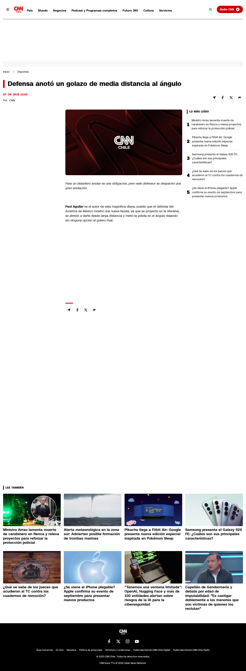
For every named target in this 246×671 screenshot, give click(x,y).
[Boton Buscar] (210, 9)
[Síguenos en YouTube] (137, 641)
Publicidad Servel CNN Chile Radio (191, 650)
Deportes (23, 72)
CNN (12, 100)
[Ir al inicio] (18, 9)
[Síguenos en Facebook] (109, 641)
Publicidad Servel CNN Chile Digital (151, 650)
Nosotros (71, 650)
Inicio (6, 72)
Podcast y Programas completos (94, 10)
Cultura (148, 10)
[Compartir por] (239, 97)
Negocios (59, 10)
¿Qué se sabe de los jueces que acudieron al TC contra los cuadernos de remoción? (217, 175)
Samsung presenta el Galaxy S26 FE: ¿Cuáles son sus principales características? (215, 158)
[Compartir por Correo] (214, 97)
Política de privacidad (90, 650)
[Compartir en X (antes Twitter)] (231, 97)
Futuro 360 (130, 10)
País (30, 10)
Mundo (43, 10)
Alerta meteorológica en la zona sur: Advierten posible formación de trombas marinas (92, 534)
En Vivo (60, 650)
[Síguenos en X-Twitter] (118, 641)
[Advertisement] (32, 329)
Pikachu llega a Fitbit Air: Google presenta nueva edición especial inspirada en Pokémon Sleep (212, 141)
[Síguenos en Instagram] (128, 641)
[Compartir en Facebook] (222, 97)
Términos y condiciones (117, 650)
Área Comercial (44, 650)
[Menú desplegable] (7, 9)
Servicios (165, 10)
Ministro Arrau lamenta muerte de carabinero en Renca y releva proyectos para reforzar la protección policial (216, 124)
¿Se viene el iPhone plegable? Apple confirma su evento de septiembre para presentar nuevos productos (217, 192)
